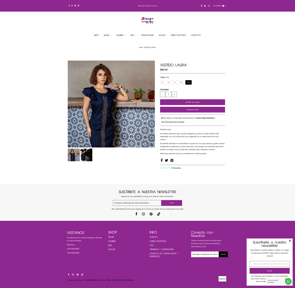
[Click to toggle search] (202, 6)
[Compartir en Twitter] (167, 161)
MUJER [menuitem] (106, 35)
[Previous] (71, 64)
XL (181, 82)
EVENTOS (154, 237)
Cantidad (164, 89)
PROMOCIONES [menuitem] (148, 35)
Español (222, 279)
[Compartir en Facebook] (162, 161)
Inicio (141, 47)
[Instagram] (143, 215)
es (209, 6)
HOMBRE (112, 241)
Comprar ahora (192, 109)
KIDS (110, 245)
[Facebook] (136, 215)
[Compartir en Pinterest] (171, 161)
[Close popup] (290, 241)
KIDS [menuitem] (132, 35)
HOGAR (111, 249)
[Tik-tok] (158, 215)
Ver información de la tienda (172, 122)
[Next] (77, 64)
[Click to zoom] (151, 64)
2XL (188, 82)
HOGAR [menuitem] (162, 35)
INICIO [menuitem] (96, 35)
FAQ (152, 245)
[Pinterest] (151, 215)
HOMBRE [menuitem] (120, 35)
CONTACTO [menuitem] (196, 35)
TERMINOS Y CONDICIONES (162, 249)
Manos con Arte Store (100, 280)
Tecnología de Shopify (122, 280)
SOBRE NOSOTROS (158, 241)
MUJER (111, 237)
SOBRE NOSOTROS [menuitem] (178, 35)
